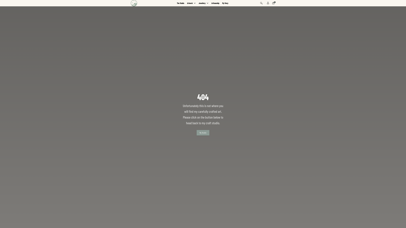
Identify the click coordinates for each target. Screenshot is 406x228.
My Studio (203, 133)
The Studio (180, 3)
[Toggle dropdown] (195, 3)
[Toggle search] (261, 3)
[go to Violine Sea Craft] (140, 3)
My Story (225, 3)
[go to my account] (268, 3)
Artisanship (215, 3)
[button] (273, 3)
